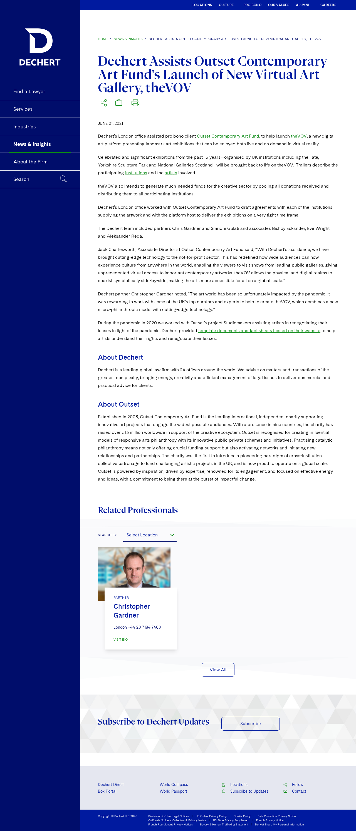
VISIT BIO (120, 639)
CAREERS (328, 5)
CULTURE (226, 5)
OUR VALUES (278, 5)
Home (103, 39)
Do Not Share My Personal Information (279, 824)
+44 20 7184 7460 (144, 627)
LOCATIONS (202, 5)
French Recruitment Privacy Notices (170, 824)
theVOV (299, 136)
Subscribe (250, 723)
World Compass (174, 784)
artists (171, 172)
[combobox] (150, 535)
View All (218, 669)
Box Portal (107, 791)
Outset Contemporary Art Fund (228, 136)
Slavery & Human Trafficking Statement (224, 824)
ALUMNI (303, 5)
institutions (136, 172)
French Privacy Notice (269, 820)
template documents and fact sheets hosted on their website (259, 330)
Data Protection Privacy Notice (277, 816)
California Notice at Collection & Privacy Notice (177, 820)
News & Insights (128, 39)
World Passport (173, 791)
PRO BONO (252, 5)
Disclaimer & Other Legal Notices (168, 816)
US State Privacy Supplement (231, 820)
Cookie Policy (242, 816)
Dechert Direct (111, 784)
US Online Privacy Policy (211, 816)
